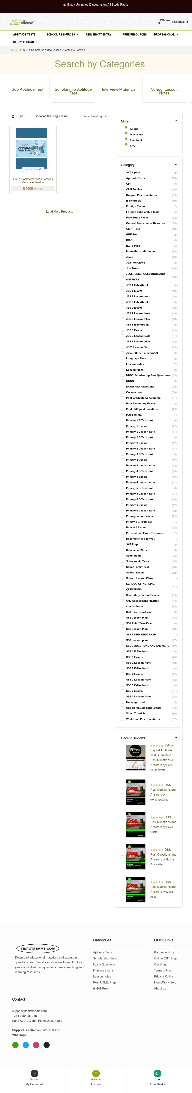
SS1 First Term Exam (139, 611)
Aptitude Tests (24, 34)
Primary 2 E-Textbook (139, 437)
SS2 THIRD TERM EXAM (141, 634)
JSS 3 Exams (134, 330)
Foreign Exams (135, 206)
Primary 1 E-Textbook (139, 420)
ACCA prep (133, 172)
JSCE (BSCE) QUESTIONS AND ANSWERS (145, 276)
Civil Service (134, 189)
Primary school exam (139, 516)
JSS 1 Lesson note (138, 296)
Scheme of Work (136, 549)
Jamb (129, 256)
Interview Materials (119, 89)
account (34, 1079)
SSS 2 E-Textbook (137, 668)
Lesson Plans (135, 369)
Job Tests (132, 268)
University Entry (98, 34)
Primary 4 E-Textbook (139, 471)
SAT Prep (132, 544)
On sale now (134, 392)
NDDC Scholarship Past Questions (148, 375)
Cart (157, 1079)
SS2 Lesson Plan (137, 628)
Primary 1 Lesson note (140, 431)
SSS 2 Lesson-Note (138, 679)
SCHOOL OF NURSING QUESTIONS (140, 586)
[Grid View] (13, 116)
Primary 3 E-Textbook (139, 454)
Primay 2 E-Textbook (139, 521)
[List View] (21, 116)
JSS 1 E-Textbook (137, 285)
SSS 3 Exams (134, 690)
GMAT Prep (133, 228)
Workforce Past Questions (143, 719)
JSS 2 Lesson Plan (138, 318)
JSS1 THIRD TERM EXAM (142, 352)
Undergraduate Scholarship (143, 707)
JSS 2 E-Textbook (137, 302)
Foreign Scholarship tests (142, 211)
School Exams (135, 572)
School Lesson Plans (139, 578)
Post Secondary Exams (141, 403)
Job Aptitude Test (27, 89)
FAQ (132, 145)
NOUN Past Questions (140, 386)
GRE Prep (132, 234)
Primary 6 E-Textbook (139, 499)
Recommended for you (140, 538)
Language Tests (136, 358)
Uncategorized (135, 702)
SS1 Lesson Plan (137, 617)
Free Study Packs (137, 217)
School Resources (61, 34)
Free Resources (135, 34)
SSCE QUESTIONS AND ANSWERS (147, 645)
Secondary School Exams (142, 595)
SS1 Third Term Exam (139, 623)
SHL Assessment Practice (142, 600)
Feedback (136, 140)
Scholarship (134, 555)
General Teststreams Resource (145, 223)
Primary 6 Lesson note (140, 510)
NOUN (130, 380)
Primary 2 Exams (136, 442)
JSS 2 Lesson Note (138, 313)
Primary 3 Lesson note (140, 465)
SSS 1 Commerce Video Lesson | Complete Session (33, 180)
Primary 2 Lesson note (140, 448)
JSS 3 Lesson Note (138, 335)
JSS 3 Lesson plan (138, 341)
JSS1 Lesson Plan (137, 347)
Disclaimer (136, 134)
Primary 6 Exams (136, 504)
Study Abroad (23, 42)
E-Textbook (133, 200)
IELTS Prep (133, 245)
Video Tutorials (136, 713)
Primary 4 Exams (136, 476)
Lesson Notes (135, 364)
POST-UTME (134, 414)
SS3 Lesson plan (137, 640)
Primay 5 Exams (136, 527)
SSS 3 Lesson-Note (138, 696)
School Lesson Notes (164, 91)
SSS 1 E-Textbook (137, 651)
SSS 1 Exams (134, 657)
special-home (134, 606)
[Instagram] (36, 1045)
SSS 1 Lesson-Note (138, 662)
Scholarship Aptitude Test (73, 91)
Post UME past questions (142, 409)
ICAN (129, 240)
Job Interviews (135, 262)
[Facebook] (26, 1045)
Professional (164, 34)
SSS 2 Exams (134, 673)
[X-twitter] (47, 1045)
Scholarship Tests (137, 561)
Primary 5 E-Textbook (139, 487)
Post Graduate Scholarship (143, 397)
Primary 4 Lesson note (140, 482)
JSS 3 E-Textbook (137, 324)
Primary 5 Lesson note (140, 493)
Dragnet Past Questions (141, 194)
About (134, 128)
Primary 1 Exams (136, 426)
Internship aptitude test (141, 251)
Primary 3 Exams (136, 459)
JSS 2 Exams (134, 307)
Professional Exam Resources (145, 533)
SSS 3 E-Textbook (137, 685)
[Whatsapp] (15, 1045)
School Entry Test (137, 566)
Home (14, 49)
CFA (128, 183)
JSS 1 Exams (134, 290)
